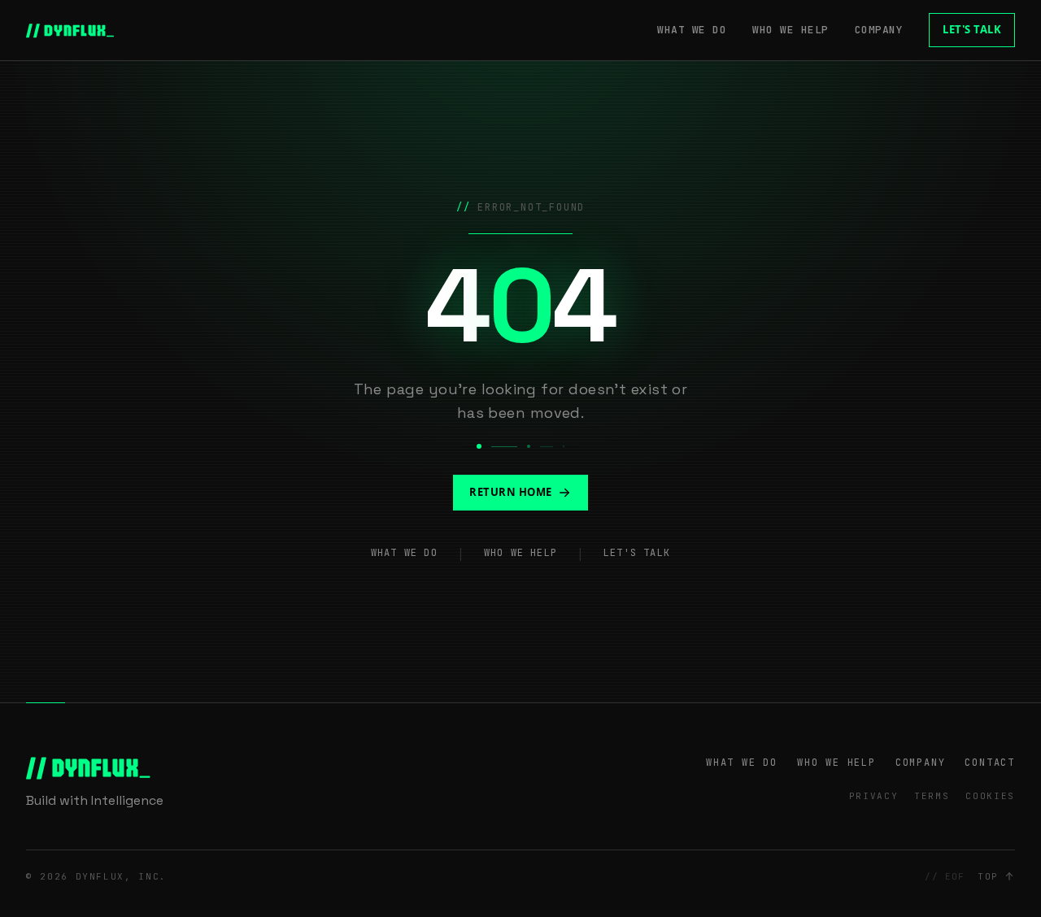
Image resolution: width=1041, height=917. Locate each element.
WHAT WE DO (691, 29)
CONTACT (990, 762)
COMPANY (879, 29)
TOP (988, 876)
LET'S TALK (972, 29)
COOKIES (990, 796)
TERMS (931, 796)
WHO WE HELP (790, 29)
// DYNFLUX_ (70, 30)
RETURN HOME (510, 492)
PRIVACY (874, 796)
